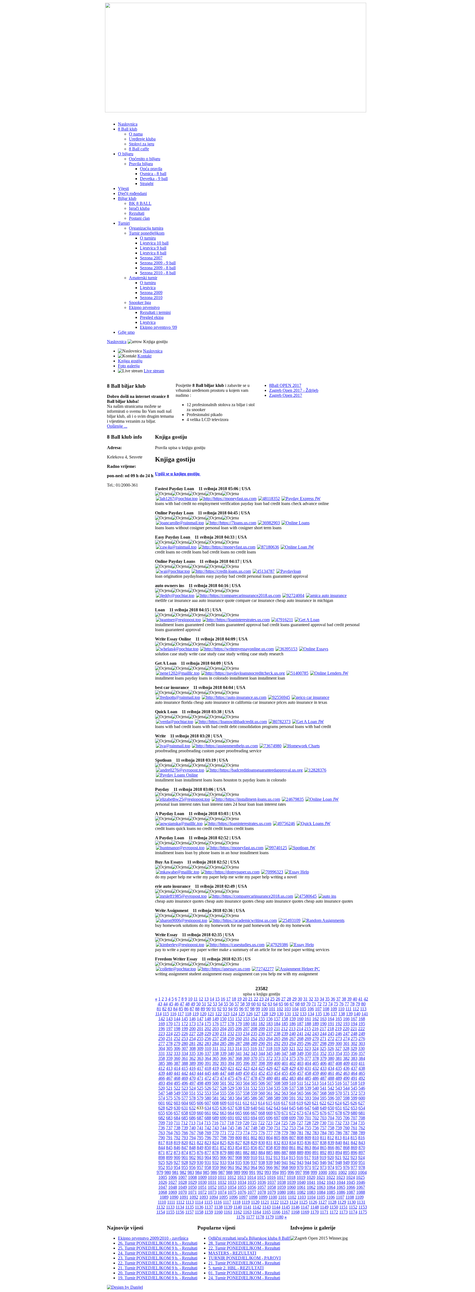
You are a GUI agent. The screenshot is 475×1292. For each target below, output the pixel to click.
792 (177, 1137)
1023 (340, 1177)
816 (361, 1137)
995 (283, 1172)
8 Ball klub (127, 129)
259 (231, 1038)
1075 (232, 1192)
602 (169, 1103)
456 (292, 1073)
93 (225, 1008)
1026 (162, 1182)
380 (331, 1058)
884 (261, 1152)
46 (176, 1003)
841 (346, 1142)
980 (167, 1172)
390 (200, 1063)
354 (338, 1053)
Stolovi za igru (141, 144)
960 (223, 1167)
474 (223, 1078)
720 (246, 1122)
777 (269, 1132)
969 (292, 1167)
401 (284, 1063)
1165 (266, 1212)
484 (300, 1078)
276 (361, 1038)
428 (284, 1068)
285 (223, 1043)
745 (231, 1127)
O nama (136, 134)
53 (215, 1003)
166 (346, 1018)
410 (354, 1063)
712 (184, 1122)
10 (190, 999)
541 (323, 1088)
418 (208, 1068)
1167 (285, 1212)
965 (261, 1167)
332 (169, 1053)
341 (238, 1053)
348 (292, 1053)
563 (284, 1093)
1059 (281, 1187)
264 (269, 1038)
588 (269, 1098)
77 (347, 1003)
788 (354, 1132)
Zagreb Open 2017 (285, 395)
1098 (253, 1197)
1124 (293, 1202)
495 (177, 1083)
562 (277, 1093)
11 (196, 999)
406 (323, 1063)
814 (346, 1137)
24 (267, 999)
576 (177, 1098)
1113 (190, 1202)
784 (323, 1132)
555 (223, 1093)
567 (315, 1093)
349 (300, 1053)
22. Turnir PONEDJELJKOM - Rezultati (244, 1248)
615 (269, 1103)
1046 (360, 1182)
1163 (247, 1212)
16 (223, 999)
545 (354, 1088)
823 (208, 1142)
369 (246, 1058)
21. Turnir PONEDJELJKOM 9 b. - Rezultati (157, 1268)
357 (361, 1053)
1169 (305, 1212)
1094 (213, 1197)
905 (215, 1157)
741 (200, 1127)
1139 (228, 1207)
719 (238, 1122)
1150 (334, 1207)
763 (161, 1132)
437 (354, 1068)
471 (200, 1078)
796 (208, 1137)
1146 (295, 1207)
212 (284, 1028)
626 (353, 1103)
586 (254, 1098)
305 (169, 1048)
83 (170, 1008)
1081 (291, 1192)
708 (361, 1117)
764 (169, 1132)
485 (308, 1078)
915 (292, 1157)
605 (192, 1103)
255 (200, 1038)
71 (314, 1003)
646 (300, 1108)
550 (184, 1093)
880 (231, 1152)
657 (177, 1113)
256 (208, 1038)
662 (215, 1113)
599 (354, 1098)
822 (200, 1142)
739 (184, 1127)
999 (314, 1172)
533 (261, 1088)
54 (220, 1003)
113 (363, 1008)
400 (277, 1063)
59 (248, 1003)
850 (208, 1147)
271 (323, 1038)
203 (215, 1028)
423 (246, 1068)
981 (175, 1172)
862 (300, 1147)
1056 (251, 1187)
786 (338, 1132)
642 (269, 1108)
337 (208, 1053)
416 (192, 1068)
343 (254, 1053)
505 (254, 1083)
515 (330, 1083)
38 (344, 999)
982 (183, 1172)
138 (341, 1013)
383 (354, 1058)
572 (354, 1093)
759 (338, 1127)
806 (284, 1137)
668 (261, 1113)
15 (217, 999)
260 (238, 1038)
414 (177, 1068)
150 (223, 1018)
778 (277, 1132)
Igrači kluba (139, 208)
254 (192, 1038)
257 (215, 1038)
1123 (284, 1202)
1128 (332, 1202)
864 (315, 1147)
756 (315, 1127)
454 (277, 1073)
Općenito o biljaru (144, 158)
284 (215, 1043)
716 (215, 1122)
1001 (332, 1172)
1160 (218, 1212)
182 (261, 1023)
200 (192, 1028)
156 (269, 1018)
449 (238, 1073)
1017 (281, 1177)
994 (275, 1172)
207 (246, 1028)
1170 (314, 1212)
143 (169, 1018)
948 (338, 1162)
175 (208, 1023)
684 (177, 1117)
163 (323, 1018)
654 (361, 1108)
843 (361, 1142)
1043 (331, 1182)
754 (300, 1127)
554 (215, 1093)
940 (277, 1162)
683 (169, 1117)
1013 (241, 1177)
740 (192, 1127)
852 (223, 1147)
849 (200, 1147)
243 (315, 1033)
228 (200, 1033)
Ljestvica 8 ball (153, 253)
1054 (232, 1187)
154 (254, 1018)
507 (269, 1083)
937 (254, 1162)
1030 (202, 1182)
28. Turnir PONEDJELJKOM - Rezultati (244, 1243)
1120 (255, 1202)
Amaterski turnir (143, 277)
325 (323, 1048)
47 (182, 1003)
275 (354, 1038)
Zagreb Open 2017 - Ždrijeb (293, 390)
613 (253, 1103)
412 (161, 1068)
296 (308, 1043)
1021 (320, 1177)
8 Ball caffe (139, 148)
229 (208, 1033)
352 (323, 1053)
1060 (291, 1187)
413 (169, 1068)
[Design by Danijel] (125, 1287)
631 (184, 1108)
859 (277, 1147)
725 (284, 1122)
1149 (324, 1207)
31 (305, 999)
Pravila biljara (141, 163)
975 (338, 1167)
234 (246, 1033)
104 (295, 1008)
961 (231, 1167)
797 (215, 1137)
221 (353, 1028)
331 (161, 1053)
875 (192, 1152)
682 (161, 1117)
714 (200, 1122)
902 (192, 1157)
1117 (227, 1202)
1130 (351, 1202)
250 (161, 1038)
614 (261, 1103)
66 (286, 1003)
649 (323, 1108)
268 (300, 1038)
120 (203, 1013)
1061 (301, 1187)
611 (238, 1103)
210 (269, 1028)
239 (284, 1033)
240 (292, 1033)
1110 (162, 1202)
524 (192, 1088)
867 (338, 1147)
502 (231, 1083)
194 (354, 1023)
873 (177, 1152)
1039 (291, 1182)
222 (361, 1028)
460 (323, 1073)
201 (200, 1028)
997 (298, 1172)
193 (346, 1023)
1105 (321, 1197)
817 (161, 1142)
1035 (251, 1182)
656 (169, 1113)
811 (323, 1137)
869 (354, 1147)
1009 (202, 1177)
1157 (189, 1212)
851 (215, 1147)
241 (300, 1033)
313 (230, 1048)
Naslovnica (127, 124)
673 (300, 1113)
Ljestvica (148, 287)
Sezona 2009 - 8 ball (158, 267)
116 (173, 1013)
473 (215, 1078)
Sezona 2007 (151, 258)
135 (318, 1013)
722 (261, 1122)
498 (200, 1083)
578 (192, 1098)
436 (346, 1068)
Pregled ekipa (152, 317)
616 (277, 1103)
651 (338, 1108)
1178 (260, 1217)
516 (338, 1083)
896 (354, 1152)
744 (223, 1127)
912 (269, 1157)
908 (238, 1157)
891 (315, 1152)
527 (215, 1088)
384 (361, 1058)
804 (269, 1137)
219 (338, 1028)
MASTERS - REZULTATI (232, 1253)
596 (331, 1098)
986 (214, 1172)
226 (184, 1033)
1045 (350, 1182)
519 (361, 1083)
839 (331, 1142)
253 (184, 1038)
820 (184, 1142)
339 (223, 1053)
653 (354, 1108)
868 (346, 1147)
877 (208, 1152)
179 (238, 1023)
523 (184, 1088)
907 (231, 1157)
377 (308, 1058)
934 (231, 1162)
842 (354, 1142)
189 (315, 1023)
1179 (269, 1217)
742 (208, 1127)
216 (315, 1028)
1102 (292, 1197)
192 (338, 1023)
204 (223, 1028)
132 (295, 1013)
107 (318, 1008)
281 (192, 1043)
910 (254, 1157)
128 (264, 1013)
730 (323, 1122)
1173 (343, 1212)
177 (223, 1023)
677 (331, 1113)
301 (346, 1043)
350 (308, 1053)
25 (272, 999)
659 (192, 1113)
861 (292, 1147)
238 (277, 1033)
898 (161, 1157)
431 (308, 1068)
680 (354, 1113)
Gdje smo (126, 332)
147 (200, 1018)
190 (323, 1023)
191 (331, 1023)
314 (238, 1048)
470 (192, 1078)
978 (361, 1167)
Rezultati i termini (155, 312)
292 (277, 1043)
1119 (246, 1202)
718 (230, 1122)
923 (353, 1157)
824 (215, 1142)
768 (200, 1132)
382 (346, 1058)
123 (226, 1013)
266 (284, 1038)
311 (215, 1048)
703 (323, 1117)
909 (246, 1157)
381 (338, 1058)
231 (223, 1033)
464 (354, 1073)
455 (284, 1073)
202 (208, 1028)
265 (277, 1038)
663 (223, 1113)
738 (177, 1127)
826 (231, 1142)
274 (346, 1038)
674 (308, 1113)
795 (200, 1137)
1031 (212, 1182)
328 (346, 1048)
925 (161, 1162)
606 (200, 1103)
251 (169, 1038)
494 (169, 1083)
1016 (271, 1177)
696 (269, 1117)
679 (346, 1113)
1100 (273, 1197)
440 (169, 1073)
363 (200, 1058)
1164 (257, 1212)
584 (238, 1098)
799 (231, 1137)
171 (177, 1023)
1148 (314, 1207)
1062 (311, 1187)
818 (169, 1142)
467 (169, 1078)
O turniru (148, 238)
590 (284, 1098)
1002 (342, 1172)
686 (192, 1117)
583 (231, 1098)
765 (177, 1132)
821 (192, 1142)
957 (200, 1167)
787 (346, 1132)
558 (246, 1093)
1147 (305, 1207)
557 (238, 1093)
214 (300, 1028)
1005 (162, 1177)
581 (215, 1098)
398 (261, 1063)
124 (234, 1013)
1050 (192, 1187)
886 (277, 1152)
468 (177, 1078)
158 (284, 1018)
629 (169, 1108)
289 (254, 1043)
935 (238, 1162)
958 (208, 1167)
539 (308, 1088)
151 (231, 1018)
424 (254, 1068)
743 (215, 1127)
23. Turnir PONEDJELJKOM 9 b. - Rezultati (157, 1258)
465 (361, 1073)
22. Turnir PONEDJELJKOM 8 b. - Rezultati (157, 1263)
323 (307, 1048)
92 (219, 1008)
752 (284, 1127)
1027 (172, 1182)
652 (346, 1108)
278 (169, 1043)
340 (231, 1053)
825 (223, 1142)
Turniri (124, 223)
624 (338, 1103)
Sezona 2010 (151, 297)
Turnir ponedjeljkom (146, 233)
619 (300, 1103)
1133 (170, 1207)
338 (215, 1053)
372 (269, 1058)
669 (269, 1113)
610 (231, 1103)
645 (292, 1108)
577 (184, 1098)
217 (323, 1028)
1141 (247, 1207)
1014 (251, 1177)
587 (261, 1098)
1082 (301, 1192)
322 (300, 1048)
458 (308, 1073)
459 (315, 1073)
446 (215, 1073)
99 (258, 1008)
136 (326, 1013)
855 (246, 1147)
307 (184, 1048)
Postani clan (139, 218)
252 (177, 1038)
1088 (360, 1192)
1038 (281, 1182)
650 (331, 1108)
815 (353, 1137)
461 (331, 1073)
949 (346, 1162)
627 (361, 1103)
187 (300, 1023)
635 (215, 1108)
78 (352, 1003)
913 (277, 1157)
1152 (353, 1207)
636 (223, 1108)
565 (300, 1093)
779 (284, 1132)
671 (284, 1113)
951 (361, 1162)
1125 (303, 1202)
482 (284, 1078)
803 (261, 1137)
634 (208, 1108)
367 (231, 1058)
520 (161, 1088)
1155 (170, 1212)
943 (300, 1162)
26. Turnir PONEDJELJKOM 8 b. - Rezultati (157, 1243)
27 (283, 999)
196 (161, 1028)
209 (261, 1028)
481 (277, 1078)
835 (300, 1142)
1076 (242, 1192)
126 (249, 1013)
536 (284, 1088)
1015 (261, 1177)
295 (300, 1043)
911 (261, 1157)
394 (231, 1063)
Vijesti (123, 188)
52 (209, 1003)
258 (223, 1038)
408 (338, 1063)
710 (169, 1122)
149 (215, 1018)
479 (261, 1078)
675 (315, 1113)
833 (284, 1142)
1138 (218, 1207)
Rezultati (136, 213)
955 (184, 1167)
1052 (212, 1187)
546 (361, 1088)
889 (300, 1152)
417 (200, 1068)
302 (354, 1043)
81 (159, 1008)
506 (261, 1083)
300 (338, 1043)
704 (331, 1117)
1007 (182, 1177)
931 (208, 1162)
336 (200, 1053)
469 (184, 1078)
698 (284, 1117)
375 (292, 1058)
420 (223, 1068)
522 (177, 1088)
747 (246, 1127)
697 (277, 1117)
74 (330, 1003)
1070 (182, 1192)
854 (238, 1147)
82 (164, 1008)
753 (292, 1127)
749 (261, 1127)
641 (261, 1108)
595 (323, 1098)
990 (244, 1172)
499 (208, 1083)
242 (308, 1033)
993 (267, 1172)
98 (252, 1008)
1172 (334, 1212)
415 (184, 1068)
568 (323, 1093)
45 (171, 1003)
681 (361, 1113)
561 (269, 1093)
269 (308, 1038)
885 (269, 1152)
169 (161, 1023)
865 (323, 1147)
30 (300, 999)
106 (310, 1008)
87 (192, 1008)
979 (160, 1172)
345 (269, 1053)
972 (315, 1167)
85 (181, 1008)
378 (315, 1058)
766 (184, 1132)
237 (269, 1033)
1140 (237, 1207)
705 (338, 1117)
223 (161, 1033)
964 (254, 1167)
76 (341, 1003)
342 (246, 1053)
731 (330, 1122)
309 (200, 1048)
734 (353, 1122)
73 (325, 1003)
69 (303, 1003)
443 (192, 1073)
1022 (330, 1177)
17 (228, 999)
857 (261, 1147)
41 (360, 999)
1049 (182, 1187)
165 (338, 1018)
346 (277, 1053)
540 (315, 1088)
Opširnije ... (117, 426)
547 (161, 1093)
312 (223, 1048)
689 (215, 1117)
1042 (321, 1182)
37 (338, 999)
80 (363, 1003)
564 (292, 1093)
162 (315, 1018)
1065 (340, 1187)
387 (177, 1063)
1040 (301, 1182)
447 (223, 1073)
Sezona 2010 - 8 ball (158, 272)
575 (169, 1098)
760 (346, 1127)
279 (177, 1043)
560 (261, 1093)
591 (292, 1098)
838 (323, 1142)
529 (231, 1088)
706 (346, 1117)
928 (184, 1162)
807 (292, 1137)
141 (364, 1013)
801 (246, 1137)
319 (277, 1048)
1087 (350, 1192)
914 (284, 1157)
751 (277, 1127)
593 (308, 1098)
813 (338, 1137)
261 (246, 1038)
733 (346, 1122)
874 (184, 1152)
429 (292, 1068)
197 (169, 1028)
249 (361, 1033)
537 (292, 1088)
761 (354, 1127)
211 (277, 1028)
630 (177, 1108)
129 (272, 1013)
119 (195, 1013)
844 (161, 1147)
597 (338, 1098)
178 (231, 1023)
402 (292, 1063)
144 (177, 1018)
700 (300, 1117)
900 (177, 1157)
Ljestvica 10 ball (154, 243)
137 (334, 1013)
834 (292, 1142)
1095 (223, 1197)
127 (257, 1013)
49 (193, 1003)
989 (237, 1172)
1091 (183, 1197)
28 (289, 999)
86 (186, 1008)
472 (208, 1078)
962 (238, 1167)
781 (300, 1132)
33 (316, 999)
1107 (340, 1197)
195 (361, 1023)
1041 (311, 1182)
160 (300, 1018)
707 (354, 1117)
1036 (261, 1182)
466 (161, 1078)
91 (214, 1008)
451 (254, 1073)
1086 (340, 1192)
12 (201, 999)
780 (292, 1132)
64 (275, 1003)
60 (253, 1003)
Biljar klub (127, 198)
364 (208, 1058)
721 (253, 1122)
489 (338, 1078)
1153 (362, 1207)
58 (242, 1003)
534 (269, 1088)
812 (330, 1137)
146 (192, 1018)
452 (261, 1073)
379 (323, 1058)
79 (358, 1003)
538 (300, 1088)
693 (246, 1117)
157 (277, 1018)
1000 (322, 1172)
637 (231, 1108)
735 (361, 1122)
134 (311, 1013)
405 (315, 1063)
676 (323, 1113)
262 (254, 1038)
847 (184, 1147)
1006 (172, 1177)
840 (338, 1142)
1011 (222, 1177)
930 (200, 1162)
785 (331, 1132)
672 (292, 1113)
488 (331, 1078)
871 (161, 1152)
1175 (362, 1212)
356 (354, 1053)
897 (361, 1152)
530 (238, 1088)
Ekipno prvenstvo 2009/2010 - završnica (153, 1238)
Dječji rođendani (132, 193)
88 (197, 1008)
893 (331, 1152)
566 (308, 1093)
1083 (311, 1192)
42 (366, 999)
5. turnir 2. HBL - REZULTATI (236, 1268)
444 (200, 1073)
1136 (199, 1207)
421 (231, 1068)
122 (218, 1013)
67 (292, 1003)
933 (223, 1162)
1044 (340, 1182)
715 (207, 1122)
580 (208, 1098)
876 (200, 1152)
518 (353, 1083)
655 (161, 1113)
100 (264, 1008)
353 (331, 1053)
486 (315, 1078)
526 (208, 1088)
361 (184, 1058)
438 (361, 1068)
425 (261, 1068)
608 (215, 1103)
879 (223, 1152)
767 (192, 1132)
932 (215, 1162)
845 (169, 1147)
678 (338, 1113)
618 (292, 1103)
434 (331, 1068)
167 (354, 1018)
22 (256, 999)
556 (231, 1093)
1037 (271, 1182)
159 (292, 1018)
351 (315, 1053)
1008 (192, 1177)
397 (254, 1063)
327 (338, 1048)
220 (346, 1028)
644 (284, 1108)
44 (165, 1003)
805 (277, 1137)
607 (208, 1103)
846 (177, 1147)
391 (208, 1063)
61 (259, 1003)
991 (252, 1172)
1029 (192, 1182)
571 (346, 1093)
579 (200, 1098)
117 (181, 1013)
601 (161, 1103)
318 (269, 1048)
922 (346, 1157)
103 (287, 1008)
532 (254, 1088)
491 (354, 1078)
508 (277, 1083)
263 (261, 1038)
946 (323, 1162)
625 (346, 1103)
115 (166, 1013)
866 (331, 1147)
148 (208, 1018)
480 (269, 1078)
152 (238, 1018)
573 (361, 1093)
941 (284, 1162)
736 (161, 1127)
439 (161, 1073)
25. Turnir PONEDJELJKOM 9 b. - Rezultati (157, 1248)
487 (323, 1078)
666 (246, 1113)
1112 (180, 1202)
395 (238, 1063)
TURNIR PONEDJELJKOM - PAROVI (244, 1258)
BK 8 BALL (140, 203)
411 (361, 1063)
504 (246, 1083)
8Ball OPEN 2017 (285, 385)
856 (254, 1147)
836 (308, 1142)
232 (231, 1033)
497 (192, 1083)
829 (254, 1142)
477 (246, 1078)
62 (264, 1003)
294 (292, 1043)
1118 (236, 1202)
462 (338, 1073)
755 (308, 1127)
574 (161, 1098)
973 (323, 1167)
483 (292, 1078)
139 (349, 1013)
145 (184, 1018)
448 (231, 1073)
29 (294, 999)
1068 (162, 1192)
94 (230, 1008)
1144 (276, 1207)
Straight (146, 183)
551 (192, 1093)
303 (361, 1043)
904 (208, 1157)
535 (277, 1088)
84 (175, 1008)
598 (346, 1098)
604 (184, 1103)
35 (327, 999)
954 (177, 1167)
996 (291, 1172)
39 (349, 999)
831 (269, 1142)
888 (292, 1152)
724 (277, 1122)
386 (169, 1063)
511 (300, 1083)
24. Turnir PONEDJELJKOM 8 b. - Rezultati (157, 1253)
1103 (301, 1197)
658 (184, 1113)
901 (184, 1157)
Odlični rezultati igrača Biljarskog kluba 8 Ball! (249, 1238)
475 (231, 1078)
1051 (202, 1187)
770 (215, 1132)
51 (204, 1003)
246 (338, 1033)
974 (331, 1167)
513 (315, 1083)
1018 (291, 1177)
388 (184, 1063)
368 (238, 1058)
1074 (222, 1192)
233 (238, 1033)
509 (284, 1083)
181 (254, 1023)
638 (238, 1108)
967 (277, 1167)
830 (261, 1142)
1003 (352, 1172)
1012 (231, 1177)
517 (346, 1083)
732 (338, 1122)
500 (215, 1083)
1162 (237, 1212)
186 (292, 1023)
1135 (189, 1207)
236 (261, 1033)
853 (231, 1147)
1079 (271, 1192)
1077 (251, 1192)
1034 (242, 1182)
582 (223, 1098)
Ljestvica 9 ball (153, 248)
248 (354, 1033)
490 (346, 1078)
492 (361, 1078)
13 (206, 999)
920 (330, 1157)
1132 (160, 1207)
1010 (212, 1177)
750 (269, 1127)
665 (238, 1113)
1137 (209, 1207)
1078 (261, 1192)
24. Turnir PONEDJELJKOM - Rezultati (244, 1277)
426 (269, 1068)
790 (161, 1137)
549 (177, 1093)
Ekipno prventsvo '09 (158, 327)
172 (184, 1023)
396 (246, 1063)
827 (238, 1142)
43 (160, 1003)
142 (161, 1018)
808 (300, 1137)
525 (200, 1088)
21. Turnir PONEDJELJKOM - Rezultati (244, 1263)
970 (300, 1167)
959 (215, 1167)
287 (238, 1043)
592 (300, 1098)
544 (346, 1088)
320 (284, 1048)
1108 (350, 1197)
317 (261, 1048)
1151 (343, 1207)
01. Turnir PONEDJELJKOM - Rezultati (244, 1273)
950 (354, 1162)
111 (349, 1008)
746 (238, 1127)
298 (323, 1043)
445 (208, 1073)
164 (331, 1018)
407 (331, 1063)
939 (269, 1162)
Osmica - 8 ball (153, 173)
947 (331, 1162)
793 (184, 1137)
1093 (203, 1197)
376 (300, 1058)
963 (246, 1167)
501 (223, 1083)
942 (292, 1162)
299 (331, 1043)
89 (203, 1008)
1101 (282, 1197)
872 (169, 1152)
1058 (271, 1187)
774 (246, 1132)
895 (346, 1152)
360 (177, 1058)
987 (221, 1172)
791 (169, 1137)
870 (361, 1147)
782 (308, 1132)
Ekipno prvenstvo (144, 307)
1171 (324, 1212)
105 (303, 1008)
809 (308, 1137)
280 (184, 1043)
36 (333, 999)
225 (177, 1033)
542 (331, 1088)
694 (254, 1117)
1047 (162, 1187)
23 (261, 999)
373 (277, 1058)
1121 (265, 1202)
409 (346, 1063)
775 (254, 1132)
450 (246, 1073)
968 (284, 1167)
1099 (263, 1197)
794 (192, 1137)
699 (292, 1117)
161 (308, 1018)
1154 (160, 1212)
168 (361, 1018)
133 (303, 1013)
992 (260, 1172)
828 (246, 1142)
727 (300, 1122)
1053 (222, 1187)
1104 (311, 1197)
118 (188, 1013)
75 (336, 1003)
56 (231, 1003)
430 (300, 1068)
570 (338, 1093)
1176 (240, 1217)
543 (338, 1088)
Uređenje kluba (142, 139)
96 (241, 1008)
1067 (360, 1187)
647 (308, 1108)
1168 (295, 1212)
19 (239, 999)
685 (184, 1117)
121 (211, 1013)
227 (192, 1033)
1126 (313, 1202)
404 (308, 1063)
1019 (301, 1177)
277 (161, 1043)
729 (315, 1122)
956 (192, 1167)
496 (184, 1083)
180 (246, 1023)
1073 (212, 1192)
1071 (192, 1192)
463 (346, 1073)
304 (161, 1048)
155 (261, 1018)
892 (323, 1152)
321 (292, 1048)
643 (277, 1108)
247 (346, 1033)
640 (254, 1108)
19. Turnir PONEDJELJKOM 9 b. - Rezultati (157, 1277)
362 (192, 1058)
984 (198, 1172)
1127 (322, 1202)
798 (223, 1137)
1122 (274, 1202)
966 (269, 1167)
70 (308, 1003)
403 (300, 1063)
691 (231, 1117)
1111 (171, 1202)
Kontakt (144, 356)
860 (284, 1147)
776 (261, 1132)
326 (330, 1048)
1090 (174, 1197)
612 (246, 1103)
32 (311, 999)
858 (269, 1147)
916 (300, 1157)
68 (297, 1003)
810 (315, 1137)
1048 (172, 1187)
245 (331, 1033)
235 (254, 1033)
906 (223, 1157)
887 (284, 1152)
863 (308, 1147)
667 (254, 1113)
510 (292, 1083)
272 (331, 1038)
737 (169, 1127)
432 (315, 1068)
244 (323, 1033)
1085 (331, 1192)
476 (238, 1078)
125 (241, 1013)
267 (292, 1038)
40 (355, 999)
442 (184, 1073)
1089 (164, 1197)
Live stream (154, 370)
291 (269, 1043)
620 (307, 1103)
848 (192, 1147)
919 (323, 1157)
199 (184, 1028)
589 (277, 1098)
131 (288, 1013)
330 (361, 1048)
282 (200, 1043)
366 (223, 1058)
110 (341, 1008)
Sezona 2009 (151, 292)
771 (223, 1132)
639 (246, 1108)
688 (208, 1117)
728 (307, 1122)
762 (361, 1127)
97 (247, 1008)
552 (200, 1093)
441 (177, 1073)
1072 (202, 1192)
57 (237, 1003)
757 (323, 1127)
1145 (285, 1207)
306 (177, 1048)
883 (254, 1152)
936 (246, 1162)
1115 (208, 1202)
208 (254, 1028)
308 (192, 1048)
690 (223, 1117)
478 (254, 1078)
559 (254, 1093)
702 (315, 1117)
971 (308, 1167)
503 (238, 1083)
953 (169, 1167)
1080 (281, 1192)
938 (261, 1162)
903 (200, 1157)
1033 (232, 1182)
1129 (342, 1202)
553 (208, 1093)
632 (192, 1108)
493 (161, 1083)
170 (169, 1023)
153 (246, 1018)
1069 (172, 1192)
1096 (233, 1197)
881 (238, 1152)
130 (280, 1013)
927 (177, 1162)
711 (177, 1122)
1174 (353, 1212)
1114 (199, 1202)
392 (215, 1063)
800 (238, 1137)
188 (308, 1023)
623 (330, 1103)
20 (245, 999)
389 (192, 1063)
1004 (362, 1172)
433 (323, 1068)
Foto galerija (129, 365)
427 (277, 1068)
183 (269, 1023)
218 (330, 1028)
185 (284, 1023)
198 (177, 1028)
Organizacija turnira (146, 228)
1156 (180, 1212)
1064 (331, 1187)
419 (215, 1068)
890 (308, 1152)
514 (323, 1083)
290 (261, 1043)
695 (261, 1117)
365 (215, 1058)
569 (331, 1093)
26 (278, 999)
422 (238, 1068)
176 (215, 1023)
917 (307, 1157)
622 (323, 1103)
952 (161, 1167)
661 (208, 1113)
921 (338, 1157)
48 (187, 1003)
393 (223, 1063)
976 (346, 1167)
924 (361, 1157)
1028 (182, 1182)
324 (315, 1048)
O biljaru (125, 153)
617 (284, 1103)
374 (284, 1058)
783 (315, 1132)
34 (322, 999)
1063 (321, 1187)
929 (192, 1162)
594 (315, 1098)
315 (246, 1048)
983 (190, 1172)
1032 (222, 1182)
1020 (310, 1177)
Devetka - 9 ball (154, 178)
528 (223, 1088)
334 (184, 1053)
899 (169, 1157)
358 (161, 1058)
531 (246, 1088)
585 (246, 1098)
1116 (218, 1202)
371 (261, 1058)
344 (261, 1053)
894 (338, 1152)
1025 (360, 1177)
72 (319, 1003)
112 (356, 1008)
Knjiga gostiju (130, 361)
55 (226, 1003)
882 (246, 1152)
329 (353, 1048)
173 (192, 1023)
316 (253, 1048)
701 (308, 1117)
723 (269, 1122)
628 (161, 1108)
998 (306, 1172)
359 (169, 1058)
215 (307, 1028)
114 (158, 1013)
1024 (350, 1177)
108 (326, 1008)
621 (315, 1103)
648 (315, 1108)
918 (315, 1157)
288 (246, 1043)
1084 (321, 1192)
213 (292, 1028)
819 (177, 1142)
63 (270, 1003)
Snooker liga (140, 302)
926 (169, 1162)
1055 (242, 1187)
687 (200, 1117)
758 (331, 1127)
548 (169, 1093)
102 (280, 1008)
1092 (193, 1197)
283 (208, 1043)
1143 (266, 1207)
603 (177, 1103)
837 (315, 1142)
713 (192, 1122)
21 (250, 999)
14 (212, 999)
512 (307, 1083)
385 (161, 1063)
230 (215, 1033)
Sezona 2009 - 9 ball (158, 262)
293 (284, 1043)
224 (169, 1033)
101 (272, 1008)
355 (346, 1053)
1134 (180, 1207)
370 (254, 1058)
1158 (199, 1212)
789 (361, 1132)
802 (254, 1137)
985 (206, 1172)
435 (338, 1068)
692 (238, 1117)
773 (238, 1132)
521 (169, 1088)
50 (198, 1003)
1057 (261, 1187)
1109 (359, 1197)
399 (269, 1063)
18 (234, 999)
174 (200, 1023)
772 (231, 1132)
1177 (250, 1217)
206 (238, 1028)
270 (315, 1038)
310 (208, 1048)
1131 (361, 1202)
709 (161, 1122)
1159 (209, 1212)
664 (231, 1113)
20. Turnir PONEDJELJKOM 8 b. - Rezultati (157, 1273)
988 (229, 1172)
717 (223, 1122)
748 (254, 1127)
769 (208, 1132)
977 (354, 1167)
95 (236, 1008)
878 (215, 1152)
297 (315, 1043)
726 (292, 1122)
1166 (276, 1212)
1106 (330, 1197)
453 (269, 1073)
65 (281, 1003)
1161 (228, 1212)
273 (338, 1038)
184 (277, 1023)
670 (277, 1113)
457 (300, 1073)
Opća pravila (151, 168)
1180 (279, 1217)
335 (192, 1053)
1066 (350, 1187)
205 (231, 1028)
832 (277, 1142)
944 (308, 1162)
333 (177, 1053)
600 (361, 1098)
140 (357, 1013)
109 (333, 1008)
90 (208, 1008)
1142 (257, 1207)
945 (315, 1162)
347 (284, 1053)
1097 (243, 1197)
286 (231, 1043)
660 (200, 1113)
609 (223, 1103)
